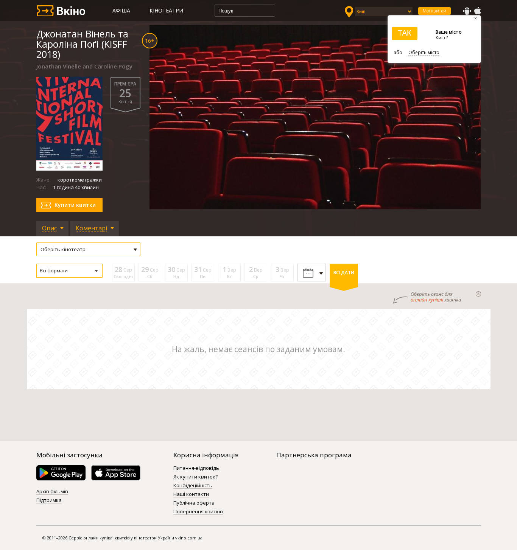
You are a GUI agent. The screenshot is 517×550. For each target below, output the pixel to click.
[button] (69, 271)
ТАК (404, 33)
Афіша (121, 10)
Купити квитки (75, 204)
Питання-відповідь (196, 468)
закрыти (478, 294)
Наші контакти (191, 494)
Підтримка (49, 500)
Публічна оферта (194, 503)
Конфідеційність (192, 486)
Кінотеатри (166, 10)
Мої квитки (434, 11)
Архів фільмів (52, 492)
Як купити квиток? (195, 477)
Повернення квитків (198, 512)
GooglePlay (467, 11)
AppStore (477, 11)
